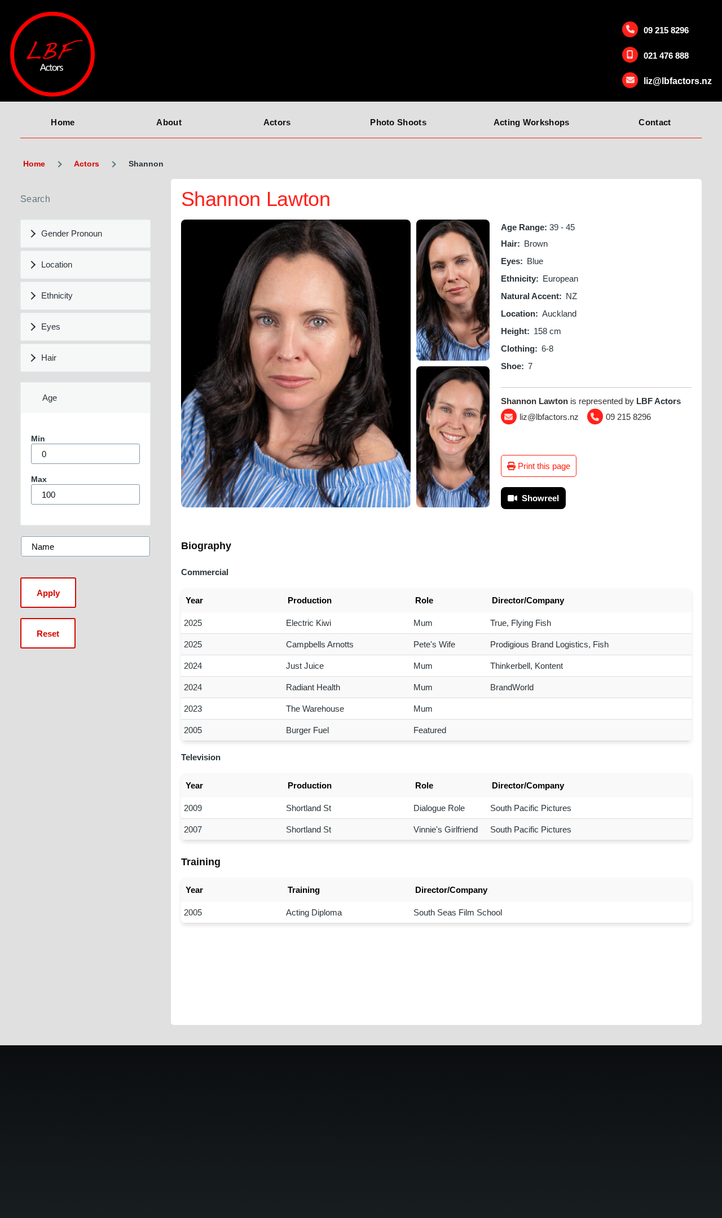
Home (62, 122)
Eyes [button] (50, 326)
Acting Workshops (532, 122)
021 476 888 (666, 55)
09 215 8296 (666, 30)
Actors (277, 122)
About (169, 122)
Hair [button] (48, 357)
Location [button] (56, 264)
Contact (655, 122)
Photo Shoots (398, 122)
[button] (296, 363)
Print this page (543, 466)
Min (38, 438)
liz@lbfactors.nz (678, 81)
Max (39, 479)
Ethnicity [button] (57, 295)
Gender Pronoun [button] (71, 233)
